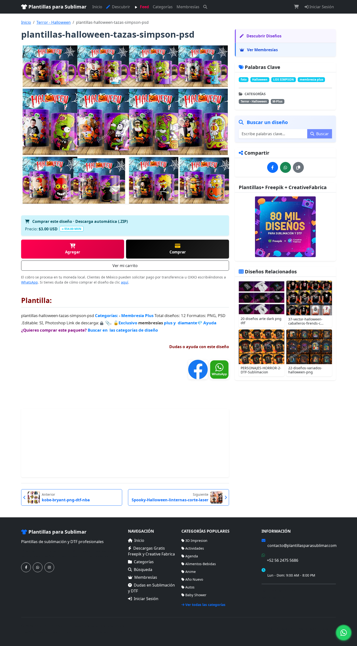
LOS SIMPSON (283, 79)
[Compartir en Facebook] (272, 167)
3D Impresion (196, 540)
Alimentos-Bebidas (200, 564)
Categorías (163, 6)
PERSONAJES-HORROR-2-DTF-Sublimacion (261, 370)
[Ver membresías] (285, 227)
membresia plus (311, 79)
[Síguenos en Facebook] (26, 567)
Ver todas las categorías (205, 604)
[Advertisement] (125, 443)
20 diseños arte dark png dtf (261, 320)
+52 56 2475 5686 (282, 560)
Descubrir (120, 6)
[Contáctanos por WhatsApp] (37, 567)
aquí (124, 282)
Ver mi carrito (125, 265)
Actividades (194, 548)
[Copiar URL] (298, 167)
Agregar (72, 252)
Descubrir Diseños (263, 36)
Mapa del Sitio (273, 597)
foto (243, 79)
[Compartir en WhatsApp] (285, 167)
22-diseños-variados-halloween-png (305, 370)
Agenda (191, 556)
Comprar (178, 252)
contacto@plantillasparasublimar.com (302, 545)
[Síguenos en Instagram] (49, 567)
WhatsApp (29, 282)
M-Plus (277, 101)
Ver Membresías (262, 49)
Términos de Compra (279, 590)
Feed (144, 6)
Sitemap (329, 628)
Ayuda (209, 323)
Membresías (188, 6)
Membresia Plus (137, 315)
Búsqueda (143, 569)
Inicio (97, 6)
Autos (190, 587)
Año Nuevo (194, 579)
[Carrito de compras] (296, 7)
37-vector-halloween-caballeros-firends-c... (305, 321)
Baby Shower (195, 595)
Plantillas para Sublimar (56, 6)
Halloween (259, 79)
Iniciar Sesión (321, 6)
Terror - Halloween (53, 22)
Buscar (322, 133)
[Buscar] (205, 7)
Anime (190, 571)
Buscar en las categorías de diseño (123, 330)
